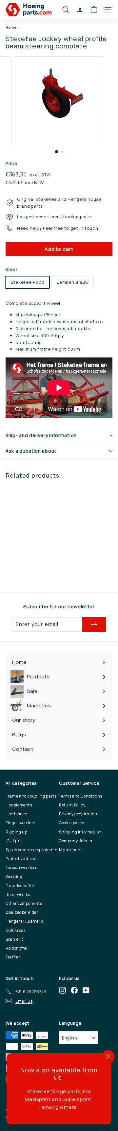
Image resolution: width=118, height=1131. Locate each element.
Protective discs (21, 858)
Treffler (13, 957)
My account (70, 850)
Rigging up (17, 832)
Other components (24, 903)
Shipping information (80, 832)
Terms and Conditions (80, 796)
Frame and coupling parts (31, 796)
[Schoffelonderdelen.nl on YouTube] (86, 990)
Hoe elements (19, 805)
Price (11, 163)
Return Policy (72, 805)
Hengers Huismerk (24, 921)
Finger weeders (20, 823)
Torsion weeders (21, 867)
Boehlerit (14, 939)
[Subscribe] (94, 624)
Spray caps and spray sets (31, 850)
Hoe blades (16, 814)
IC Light (13, 841)
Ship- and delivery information (41, 435)
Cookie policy (71, 823)
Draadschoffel (20, 885)
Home (11, 27)
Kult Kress (16, 930)
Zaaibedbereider (22, 912)
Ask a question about (31, 451)
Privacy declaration (78, 814)
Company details (75, 841)
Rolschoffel (17, 948)
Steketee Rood (27, 282)
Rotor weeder (18, 894)
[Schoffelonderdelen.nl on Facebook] (74, 990)
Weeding (14, 877)
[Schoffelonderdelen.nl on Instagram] (62, 990)
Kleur (11, 269)
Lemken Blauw (72, 282)
